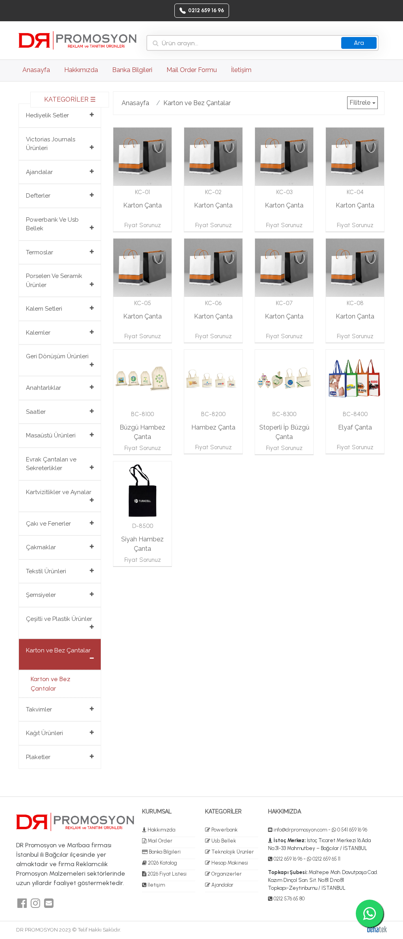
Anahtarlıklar (43, 387)
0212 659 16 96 (287, 859)
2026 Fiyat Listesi (166, 874)
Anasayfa (38, 70)
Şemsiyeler (41, 594)
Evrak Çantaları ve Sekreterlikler (51, 464)
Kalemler (38, 332)
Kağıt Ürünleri (44, 733)
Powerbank (224, 830)
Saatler (36, 411)
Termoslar (39, 252)
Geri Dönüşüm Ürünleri (57, 356)
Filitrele (359, 102)
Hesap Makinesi (229, 863)
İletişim (241, 70)
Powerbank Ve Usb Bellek (52, 224)
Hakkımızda (81, 70)
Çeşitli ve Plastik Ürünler (59, 618)
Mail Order (159, 841)
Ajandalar (39, 172)
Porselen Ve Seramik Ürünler (54, 280)
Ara (359, 42)
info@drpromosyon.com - (303, 830)
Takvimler (39, 709)
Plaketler (38, 757)
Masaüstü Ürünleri (51, 435)
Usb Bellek (223, 841)
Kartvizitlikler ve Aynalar (58, 492)
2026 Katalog (162, 863)
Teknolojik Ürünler (232, 852)
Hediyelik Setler (47, 115)
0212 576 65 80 (288, 899)
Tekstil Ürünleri (46, 571)
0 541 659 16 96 (351, 830)
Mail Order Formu (191, 70)
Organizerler (226, 874)
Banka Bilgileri (132, 70)
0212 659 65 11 (325, 859)
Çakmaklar (41, 547)
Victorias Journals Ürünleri (50, 144)
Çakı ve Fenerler (48, 523)
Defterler (38, 195)
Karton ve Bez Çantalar (58, 650)
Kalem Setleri (44, 308)
